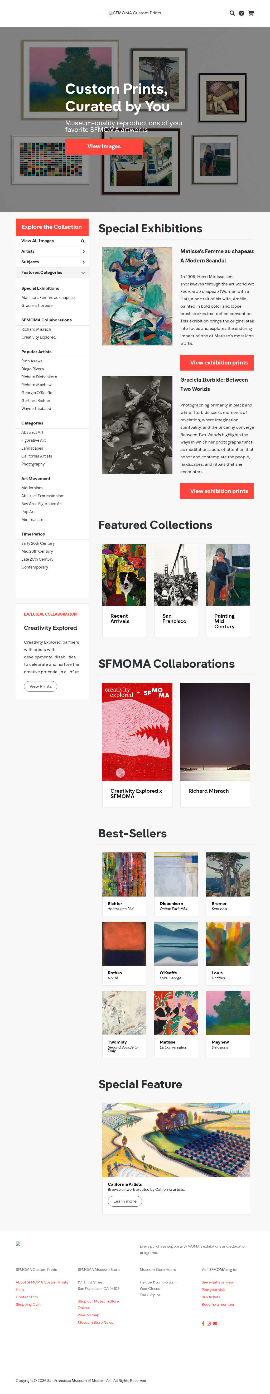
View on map (88, 1315)
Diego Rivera (32, 369)
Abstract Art (32, 433)
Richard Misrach (36, 330)
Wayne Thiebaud (36, 409)
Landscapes (32, 449)
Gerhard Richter (35, 401)
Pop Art (28, 512)
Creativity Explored (38, 338)
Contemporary (34, 568)
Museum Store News (95, 1322)
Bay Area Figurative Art (41, 504)
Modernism (32, 488)
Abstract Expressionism (43, 496)
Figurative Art (33, 441)
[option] (135, 119)
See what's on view (218, 1282)
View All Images (37, 241)
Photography (33, 465)
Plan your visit (213, 1290)
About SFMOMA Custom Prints (42, 1282)
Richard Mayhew (36, 385)
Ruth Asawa (31, 361)
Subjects (30, 262)
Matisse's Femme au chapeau (48, 298)
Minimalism (32, 520)
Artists (28, 252)
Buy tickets (211, 1297)
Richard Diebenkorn (39, 377)
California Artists (36, 457)
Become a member (218, 1305)
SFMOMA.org (220, 1270)
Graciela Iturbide (36, 306)
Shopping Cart (28, 1305)
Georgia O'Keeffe (36, 393)
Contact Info (27, 1297)
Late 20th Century (37, 560)
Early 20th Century (38, 544)
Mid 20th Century (37, 552)
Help (20, 1290)
